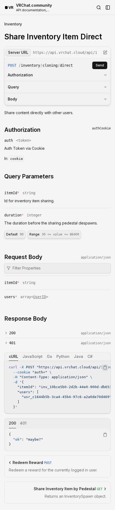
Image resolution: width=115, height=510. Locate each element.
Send (100, 65)
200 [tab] (12, 423)
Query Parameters (29, 176)
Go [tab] (49, 356)
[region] (57, 387)
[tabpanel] (57, 387)
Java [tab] (78, 356)
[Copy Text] (105, 367)
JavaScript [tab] (32, 356)
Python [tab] (63, 356)
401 (12, 343)
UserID (39, 297)
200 (12, 333)
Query (13, 87)
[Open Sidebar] (107, 7)
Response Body (25, 318)
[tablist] (57, 356)
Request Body (23, 257)
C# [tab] (90, 356)
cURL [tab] (13, 356)
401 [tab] (23, 423)
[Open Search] (98, 7)
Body (12, 99)
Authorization (20, 75)
